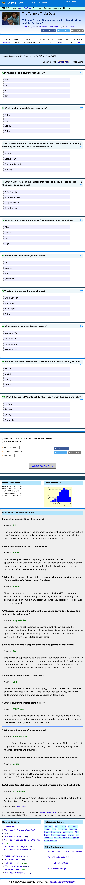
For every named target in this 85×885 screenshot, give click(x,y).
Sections (23, 3)
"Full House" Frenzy (13, 856)
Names (47, 829)
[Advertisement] (42, 49)
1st (6, 85)
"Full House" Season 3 (15, 873)
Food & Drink (60, 826)
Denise (8, 232)
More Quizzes (59, 863)
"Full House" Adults (13, 836)
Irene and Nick (12, 349)
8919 (79, 42)
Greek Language (58, 835)
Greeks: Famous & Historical (66, 838)
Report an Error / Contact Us (63, 882)
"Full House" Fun (11, 859)
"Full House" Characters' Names (19, 850)
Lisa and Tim (11, 338)
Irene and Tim (11, 333)
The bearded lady (13, 164)
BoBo (7, 131)
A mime (8, 169)
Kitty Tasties (11, 208)
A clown (8, 153)
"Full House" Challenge (14, 846)
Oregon (8, 268)
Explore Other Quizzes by (65, 851)
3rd (6, 90)
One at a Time (49, 62)
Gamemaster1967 (48, 812)
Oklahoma (9, 278)
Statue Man (10, 159)
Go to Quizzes (61, 857)
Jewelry (8, 409)
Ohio (7, 262)
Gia (6, 238)
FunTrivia (57, 868)
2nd (6, 79)
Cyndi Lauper (11, 298)
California (73, 829)
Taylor (8, 243)
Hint (81, 73)
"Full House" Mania (13, 866)
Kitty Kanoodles (12, 197)
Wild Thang (10, 308)
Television (48, 826)
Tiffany (8, 314)
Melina (8, 374)
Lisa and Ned (11, 344)
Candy (8, 414)
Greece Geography (52, 832)
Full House (62, 829)
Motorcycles (68, 832)
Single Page (63, 62)
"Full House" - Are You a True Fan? (19, 830)
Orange (71, 835)
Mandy (8, 379)
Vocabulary (73, 826)
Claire (7, 227)
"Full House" (9, 827)
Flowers (8, 404)
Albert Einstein (50, 841)
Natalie (8, 385)
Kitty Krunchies (12, 202)
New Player (71, 1)
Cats (54, 829)
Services (43, 3)
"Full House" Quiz (13, 869)
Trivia (33, 3)
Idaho (7, 273)
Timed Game (77, 62)
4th (6, 96)
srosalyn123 (7, 42)
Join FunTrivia (25, 8)
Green (47, 835)
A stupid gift (10, 420)
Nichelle (8, 368)
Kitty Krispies (11, 192)
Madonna (9, 303)
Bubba (8, 115)
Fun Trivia (11, 2)
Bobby (8, 126)
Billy (6, 120)
